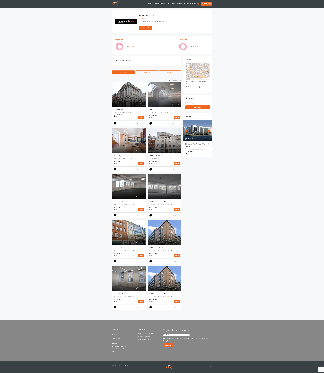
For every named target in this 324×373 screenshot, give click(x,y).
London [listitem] (115, 334)
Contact (179, 3)
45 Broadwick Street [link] (120, 202)
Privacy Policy (167, 341)
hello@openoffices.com (145, 339)
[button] (188, 65)
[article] (197, 137)
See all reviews (143, 19)
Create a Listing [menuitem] (206, 3)
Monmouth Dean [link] (121, 123)
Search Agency (198, 107)
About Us (156, 3)
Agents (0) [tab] (147, 72)
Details (141, 117)
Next (209, 130)
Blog (173, 3)
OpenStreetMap (199, 79)
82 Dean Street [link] (153, 110)
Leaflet (192, 79)
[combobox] (175, 80)
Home (149, 3)
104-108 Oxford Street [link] (156, 156)
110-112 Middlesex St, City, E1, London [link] (196, 144)
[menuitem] (189, 3)
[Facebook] (207, 367)
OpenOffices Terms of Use (119, 349)
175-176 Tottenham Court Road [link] (158, 202)
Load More (147, 314)
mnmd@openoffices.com (203, 87)
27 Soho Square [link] (118, 156)
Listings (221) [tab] (123, 72)
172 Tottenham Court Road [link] (157, 248)
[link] (129, 94)
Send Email (145, 28)
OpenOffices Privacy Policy (119, 346)
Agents (163, 3)
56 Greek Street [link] (118, 294)
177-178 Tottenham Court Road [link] (158, 294)
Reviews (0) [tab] (170, 72)
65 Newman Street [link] (119, 248)
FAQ (169, 3)
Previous (186, 130)
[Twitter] (210, 367)
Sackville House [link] (118, 109)
